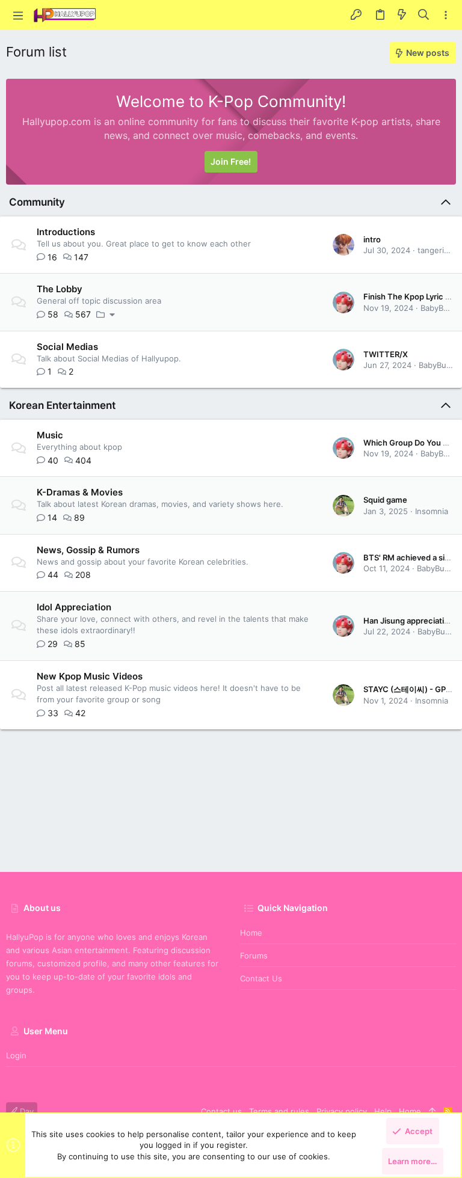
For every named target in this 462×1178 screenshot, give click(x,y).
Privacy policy (341, 1111)
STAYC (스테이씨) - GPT (407, 689)
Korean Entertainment (62, 405)
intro (372, 239)
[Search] (424, 15)
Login (16, 1055)
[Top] (432, 1111)
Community (37, 202)
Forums (254, 955)
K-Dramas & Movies (80, 492)
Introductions (66, 232)
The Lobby (59, 289)
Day (25, 1111)
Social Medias (67, 346)
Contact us (261, 978)
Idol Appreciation (74, 607)
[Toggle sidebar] (446, 15)
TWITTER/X (385, 354)
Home (251, 932)
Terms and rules (279, 1111)
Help (383, 1111)
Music (50, 435)
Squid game (385, 500)
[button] (18, 15)
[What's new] (402, 15)
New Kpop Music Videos (90, 676)
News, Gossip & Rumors (88, 550)
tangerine (435, 250)
